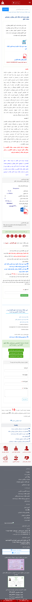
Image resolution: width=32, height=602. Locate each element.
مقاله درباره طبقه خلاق (24, 322)
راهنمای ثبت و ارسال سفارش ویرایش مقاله (18, 431)
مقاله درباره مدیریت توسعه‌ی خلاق (21, 319)
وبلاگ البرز (27, 477)
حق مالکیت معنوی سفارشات (22, 439)
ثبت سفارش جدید (16, 420)
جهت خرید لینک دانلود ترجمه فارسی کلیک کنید (15, 264)
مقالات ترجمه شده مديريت (13, 12)
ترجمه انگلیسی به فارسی (24, 491)
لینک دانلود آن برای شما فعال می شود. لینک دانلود (18, 253)
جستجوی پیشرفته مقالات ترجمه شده (18, 266)
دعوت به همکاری (26, 485)
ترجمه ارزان (27, 501)
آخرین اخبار (27, 508)
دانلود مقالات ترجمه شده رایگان (22, 496)
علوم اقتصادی (13, 243)
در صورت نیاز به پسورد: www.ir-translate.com (16, 62)
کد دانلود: (26, 290)
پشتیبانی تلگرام (16, 553)
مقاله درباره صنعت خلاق (23, 317)
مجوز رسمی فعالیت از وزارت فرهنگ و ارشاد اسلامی (16, 558)
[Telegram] (24, 236)
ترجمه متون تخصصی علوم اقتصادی (16, 350)
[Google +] (11, 236)
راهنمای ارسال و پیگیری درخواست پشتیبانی (19, 441)
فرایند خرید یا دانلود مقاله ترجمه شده (20, 434)
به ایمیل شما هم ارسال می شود (20, 256)
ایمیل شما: (25, 381)
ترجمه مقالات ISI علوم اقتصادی (16, 353)
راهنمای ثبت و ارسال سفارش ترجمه (20, 429)
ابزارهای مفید (25, 436)
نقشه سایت (27, 520)
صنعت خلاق (20, 84)
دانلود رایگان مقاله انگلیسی (20, 60)
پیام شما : (25, 388)
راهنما (16, 425)
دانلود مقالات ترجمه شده (24, 494)
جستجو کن (5, 9)
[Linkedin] (7, 236)
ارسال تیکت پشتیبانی (16, 550)
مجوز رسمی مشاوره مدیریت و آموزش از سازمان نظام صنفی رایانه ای (16, 574)
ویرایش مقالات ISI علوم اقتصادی (16, 356)
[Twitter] (16, 236)
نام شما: (26, 368)
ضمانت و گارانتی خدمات (24, 479)
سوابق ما (28, 472)
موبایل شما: (25, 375)
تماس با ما (27, 475)
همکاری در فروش (26, 515)
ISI (10, 413)
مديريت (6, 243)
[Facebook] (20, 236)
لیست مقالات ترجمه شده (25, 12)
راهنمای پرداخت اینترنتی (23, 512)
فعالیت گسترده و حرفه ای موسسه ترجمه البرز (16, 590)
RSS (26, 510)
